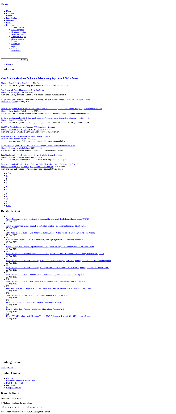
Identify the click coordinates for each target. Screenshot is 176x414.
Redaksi (9, 378)
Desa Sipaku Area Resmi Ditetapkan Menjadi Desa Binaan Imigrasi (33, 302)
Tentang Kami (7, 367)
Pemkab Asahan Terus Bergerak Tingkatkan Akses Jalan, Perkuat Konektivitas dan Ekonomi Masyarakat (48, 288)
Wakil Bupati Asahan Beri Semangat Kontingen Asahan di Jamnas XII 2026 (37, 295)
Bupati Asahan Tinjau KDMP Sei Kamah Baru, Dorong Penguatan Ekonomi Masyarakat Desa (44, 240)
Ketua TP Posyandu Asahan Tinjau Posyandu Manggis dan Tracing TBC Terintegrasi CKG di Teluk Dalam (50, 247)
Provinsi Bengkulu (19, 27)
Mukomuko (16, 50)
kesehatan (10, 20)
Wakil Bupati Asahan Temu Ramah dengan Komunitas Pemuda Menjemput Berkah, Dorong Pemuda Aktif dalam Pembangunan (58, 260)
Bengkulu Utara (17, 34)
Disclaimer (10, 385)
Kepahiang (15, 43)
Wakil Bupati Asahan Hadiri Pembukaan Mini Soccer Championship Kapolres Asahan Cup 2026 (45, 274)
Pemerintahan (11, 18)
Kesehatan (25, 166)
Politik (8, 23)
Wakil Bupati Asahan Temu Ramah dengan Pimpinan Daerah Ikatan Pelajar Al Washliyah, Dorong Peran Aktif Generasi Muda (57, 267)
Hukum (9, 16)
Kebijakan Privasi (13, 388)
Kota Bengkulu (17, 30)
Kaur (13, 46)
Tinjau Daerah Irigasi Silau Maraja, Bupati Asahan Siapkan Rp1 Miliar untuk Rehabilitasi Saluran (46, 226)
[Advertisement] (78, 340)
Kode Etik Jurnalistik (14, 383)
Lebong (14, 41)
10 (7, 199)
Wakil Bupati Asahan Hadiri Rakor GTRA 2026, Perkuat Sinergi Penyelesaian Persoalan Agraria (45, 281)
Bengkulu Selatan (18, 32)
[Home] (4, 4)
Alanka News (17, 412)
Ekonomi (10, 13)
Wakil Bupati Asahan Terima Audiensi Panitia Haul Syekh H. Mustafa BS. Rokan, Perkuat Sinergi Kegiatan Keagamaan (55, 254)
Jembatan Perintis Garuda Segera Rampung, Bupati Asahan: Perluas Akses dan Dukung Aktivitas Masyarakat (50, 233)
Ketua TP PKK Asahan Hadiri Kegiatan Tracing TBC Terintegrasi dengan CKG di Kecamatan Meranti (48, 316)
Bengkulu (10, 25)
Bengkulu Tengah (18, 37)
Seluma (14, 48)
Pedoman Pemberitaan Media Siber (20, 381)
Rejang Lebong (17, 39)
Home (8, 11)
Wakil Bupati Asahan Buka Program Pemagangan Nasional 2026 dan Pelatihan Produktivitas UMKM (47, 219)
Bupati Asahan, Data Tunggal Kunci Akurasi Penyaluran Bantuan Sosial (35, 309)
